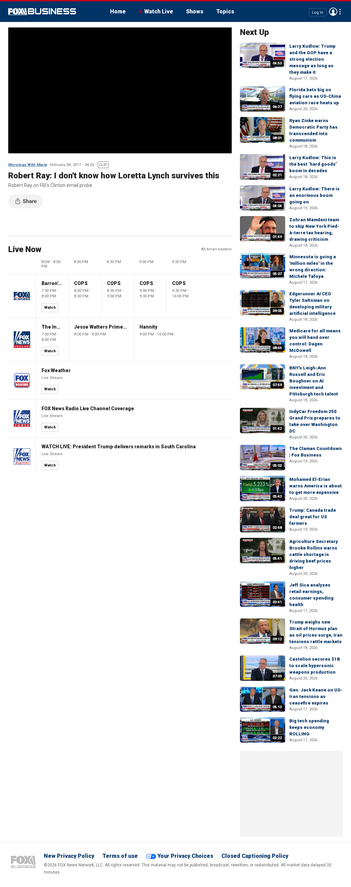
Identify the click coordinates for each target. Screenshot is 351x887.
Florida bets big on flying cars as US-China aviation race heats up (315, 96)
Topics (225, 11)
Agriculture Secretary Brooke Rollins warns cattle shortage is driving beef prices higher (313, 554)
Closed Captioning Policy (254, 856)
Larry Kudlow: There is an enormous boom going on (314, 195)
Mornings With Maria (27, 165)
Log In (317, 12)
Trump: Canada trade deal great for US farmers (312, 517)
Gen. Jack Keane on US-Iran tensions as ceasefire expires (315, 696)
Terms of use (120, 856)
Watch (50, 307)
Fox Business (42, 11)
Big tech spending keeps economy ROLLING (309, 727)
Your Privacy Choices (185, 856)
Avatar (333, 12)
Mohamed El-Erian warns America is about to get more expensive (315, 486)
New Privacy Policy (69, 856)
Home (118, 11)
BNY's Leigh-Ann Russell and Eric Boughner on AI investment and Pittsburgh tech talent (313, 381)
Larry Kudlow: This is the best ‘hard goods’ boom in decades (313, 164)
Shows (194, 11)
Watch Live (158, 11)
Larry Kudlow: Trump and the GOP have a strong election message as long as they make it (312, 59)
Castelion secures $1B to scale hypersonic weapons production (314, 666)
